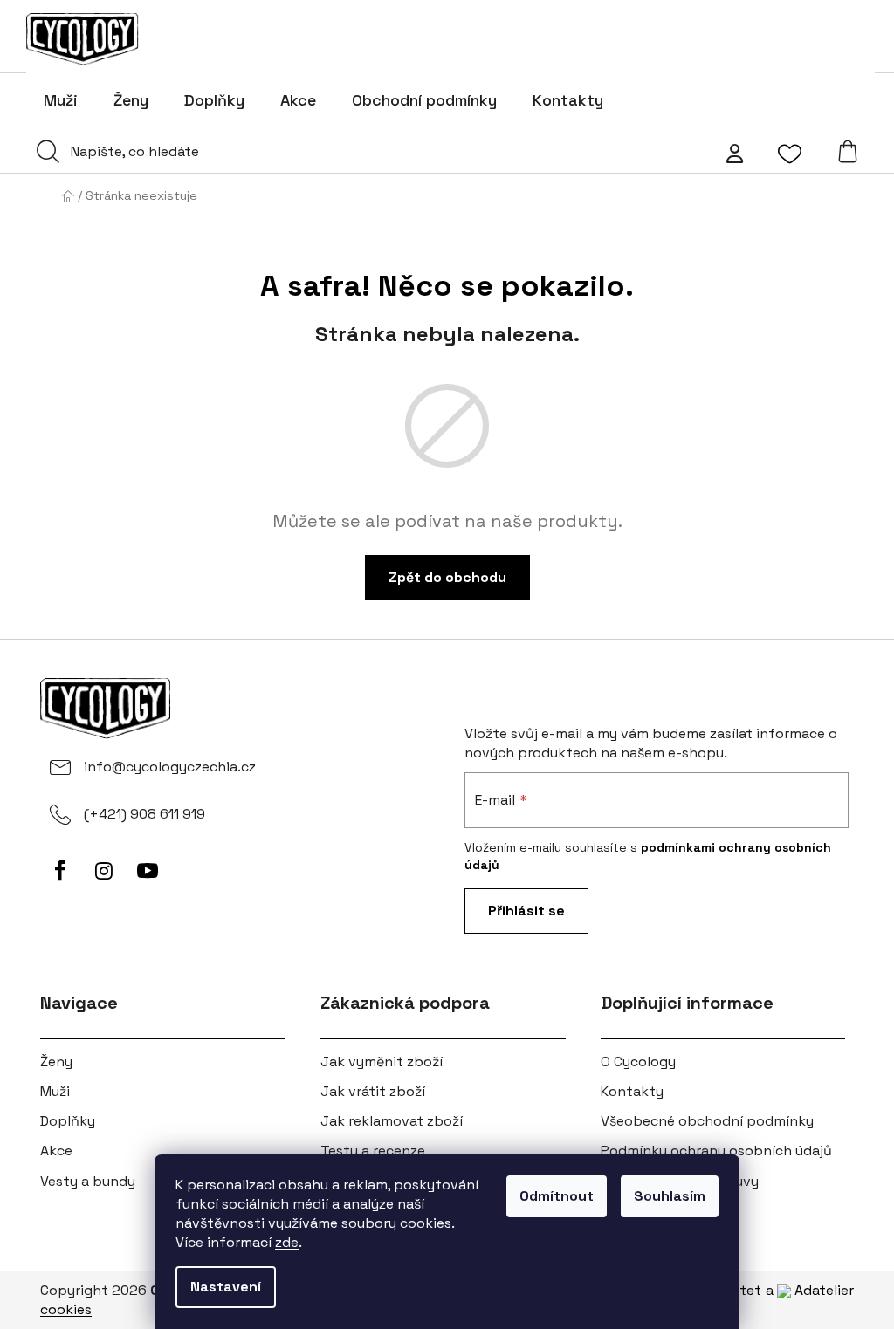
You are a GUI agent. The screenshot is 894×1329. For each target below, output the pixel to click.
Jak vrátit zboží (372, 1091)
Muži (55, 1091)
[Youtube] (147, 871)
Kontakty (632, 1091)
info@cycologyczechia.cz (170, 766)
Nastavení (225, 1287)
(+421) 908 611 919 (144, 814)
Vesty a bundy (87, 1181)
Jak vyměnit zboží (381, 1061)
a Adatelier (810, 1290)
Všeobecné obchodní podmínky (707, 1121)
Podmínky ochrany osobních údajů (716, 1150)
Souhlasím (669, 1196)
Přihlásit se (526, 910)
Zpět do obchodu (447, 577)
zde (287, 1242)
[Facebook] (60, 871)
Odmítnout (556, 1196)
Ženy (56, 1061)
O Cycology (638, 1061)
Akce (56, 1150)
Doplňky (67, 1121)
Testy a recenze (372, 1150)
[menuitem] (60, 100)
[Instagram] (104, 871)
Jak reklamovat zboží (391, 1121)
